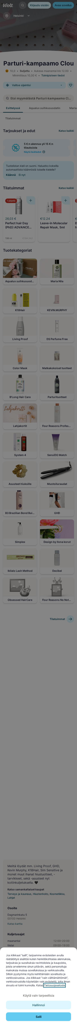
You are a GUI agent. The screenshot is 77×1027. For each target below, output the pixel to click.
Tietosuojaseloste (54, 985)
